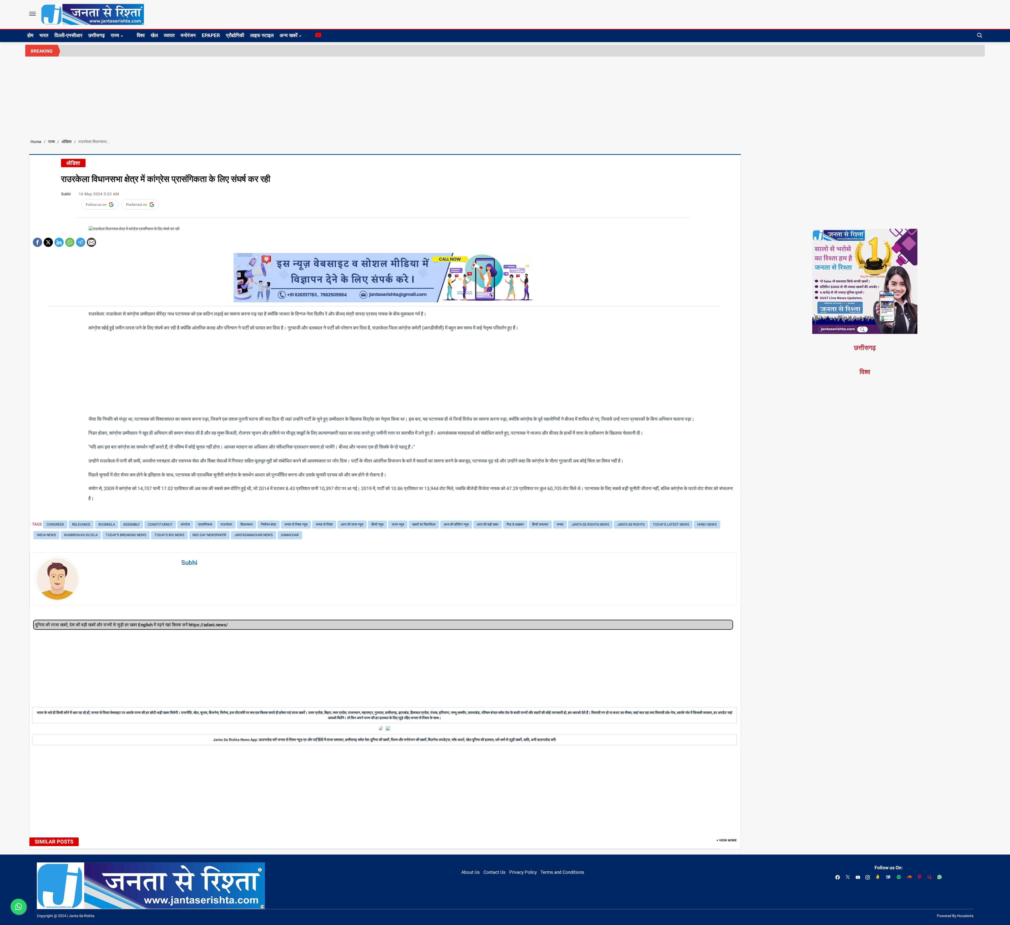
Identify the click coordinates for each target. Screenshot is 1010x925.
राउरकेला (226, 524)
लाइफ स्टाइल (262, 35)
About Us (470, 872)
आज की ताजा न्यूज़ (352, 524)
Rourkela (106, 524)
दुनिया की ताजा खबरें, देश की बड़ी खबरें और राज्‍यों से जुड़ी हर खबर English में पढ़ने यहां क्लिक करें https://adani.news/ (131, 624)
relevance (81, 524)
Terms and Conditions (562, 872)
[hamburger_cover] (32, 14)
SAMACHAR (290, 535)
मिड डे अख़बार (515, 524)
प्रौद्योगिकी (235, 35)
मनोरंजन (188, 35)
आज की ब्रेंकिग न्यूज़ (456, 524)
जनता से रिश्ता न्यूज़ (295, 524)
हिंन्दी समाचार (540, 524)
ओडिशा (67, 141)
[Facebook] (37, 240)
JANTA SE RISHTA (631, 524)
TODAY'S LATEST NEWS (671, 524)
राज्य (115, 35)
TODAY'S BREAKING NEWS (126, 535)
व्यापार (169, 35)
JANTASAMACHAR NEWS (253, 535)
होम (30, 35)
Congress (55, 524)
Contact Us (494, 872)
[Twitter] (48, 240)
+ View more (726, 840)
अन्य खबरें (288, 35)
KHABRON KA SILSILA (81, 535)
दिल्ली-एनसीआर (68, 35)
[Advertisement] (505, 96)
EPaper (211, 35)
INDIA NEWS (46, 535)
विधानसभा (246, 524)
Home (36, 141)
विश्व (141, 35)
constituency (160, 524)
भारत (43, 35)
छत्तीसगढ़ (96, 35)
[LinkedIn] (59, 240)
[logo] (92, 14)
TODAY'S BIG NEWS (169, 535)
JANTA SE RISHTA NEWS (590, 524)
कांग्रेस (185, 524)
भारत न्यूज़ (398, 524)
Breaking (42, 51)
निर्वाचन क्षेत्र (268, 524)
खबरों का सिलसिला (424, 524)
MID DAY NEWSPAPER (209, 535)
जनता (560, 524)
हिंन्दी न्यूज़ (377, 524)
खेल (154, 35)
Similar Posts (54, 841)
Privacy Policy (523, 872)
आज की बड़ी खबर (487, 524)
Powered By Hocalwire (955, 916)
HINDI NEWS (707, 524)
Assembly (131, 524)
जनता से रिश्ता (324, 524)
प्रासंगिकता (205, 524)
